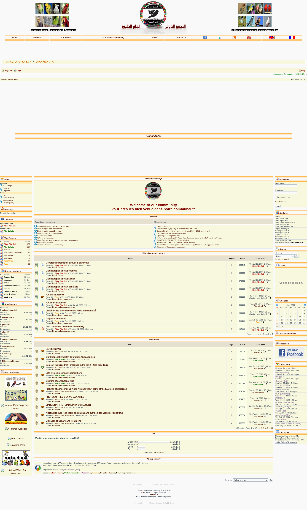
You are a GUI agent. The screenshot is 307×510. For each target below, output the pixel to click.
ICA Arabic (66, 38)
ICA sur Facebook (44, 236)
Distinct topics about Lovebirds (49, 229)
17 (272, 428)
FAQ (4, 195)
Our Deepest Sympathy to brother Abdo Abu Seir (176, 229)
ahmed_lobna (10, 294)
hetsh (6, 283)
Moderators (86, 473)
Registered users (107, 473)
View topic (159, 453)
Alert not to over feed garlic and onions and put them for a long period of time (188, 245)
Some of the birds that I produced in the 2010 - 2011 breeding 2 (183, 231)
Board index (13, 80)
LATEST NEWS (162, 226)
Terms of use (7, 200)
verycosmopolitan (12, 286)
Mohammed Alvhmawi (12, 253)
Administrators (56, 473)
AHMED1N (8, 261)
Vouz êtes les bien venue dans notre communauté (58, 240)
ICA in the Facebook (45, 238)
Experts (95, 473)
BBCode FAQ (8, 198)
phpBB (146, 503)
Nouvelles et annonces (62, 299)
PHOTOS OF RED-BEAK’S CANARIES (172, 240)
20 (29, 264)
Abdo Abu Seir (10, 226)
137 (28, 247)
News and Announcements (63, 307)
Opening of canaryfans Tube (168, 236)
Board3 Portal (147, 485)
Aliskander (8, 258)
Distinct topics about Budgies (49, 231)
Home (14, 38)
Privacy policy (8, 203)
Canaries (56, 353)
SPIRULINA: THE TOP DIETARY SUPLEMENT (175, 242)
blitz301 (7, 288)
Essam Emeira (10, 291)
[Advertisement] (153, 49)
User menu (284, 180)
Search (5, 188)
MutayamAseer (258, 392)
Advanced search (282, 259)
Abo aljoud (8, 255)
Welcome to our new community (50, 245)
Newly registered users (126, 473)
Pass (6, 264)
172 (28, 244)
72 (29, 253)
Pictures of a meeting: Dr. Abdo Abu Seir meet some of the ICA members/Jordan (189, 238)
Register (6, 191)
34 (29, 258)
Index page (7, 186)
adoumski (8, 280)
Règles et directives (45, 242)
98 (29, 250)
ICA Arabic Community (113, 38)
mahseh (7, 250)
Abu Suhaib (9, 231)
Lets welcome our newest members (171, 233)
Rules (154, 38)
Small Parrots (58, 267)
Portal (3, 80)
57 (29, 255)
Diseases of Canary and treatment (170, 247)
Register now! (280, 202)
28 (29, 261)
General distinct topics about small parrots (54, 226)
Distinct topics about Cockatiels (50, 233)
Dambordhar (9, 277)
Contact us (181, 38)
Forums (37, 38)
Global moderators (72, 473)
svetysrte (8, 297)
